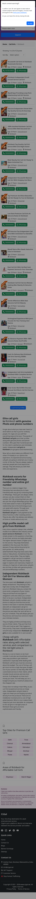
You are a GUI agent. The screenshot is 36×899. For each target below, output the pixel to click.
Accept (30, 23)
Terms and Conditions (20, 12)
